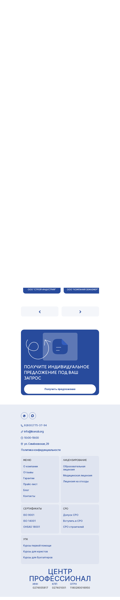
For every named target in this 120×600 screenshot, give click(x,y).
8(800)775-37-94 (35, 425)
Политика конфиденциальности (40, 450)
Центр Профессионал (60, 575)
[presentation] (39, 311)
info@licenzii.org (34, 431)
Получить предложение (60, 389)
